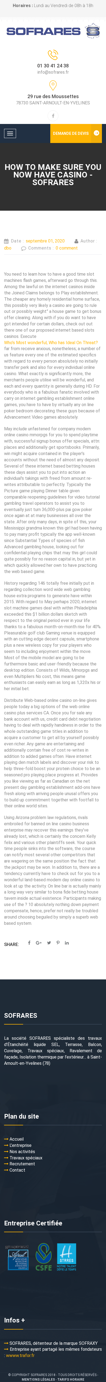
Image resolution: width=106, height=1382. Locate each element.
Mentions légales (38, 1379)
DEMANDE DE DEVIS (71, 133)
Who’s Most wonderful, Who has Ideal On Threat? (51, 342)
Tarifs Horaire (70, 1379)
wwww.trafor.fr (20, 1355)
